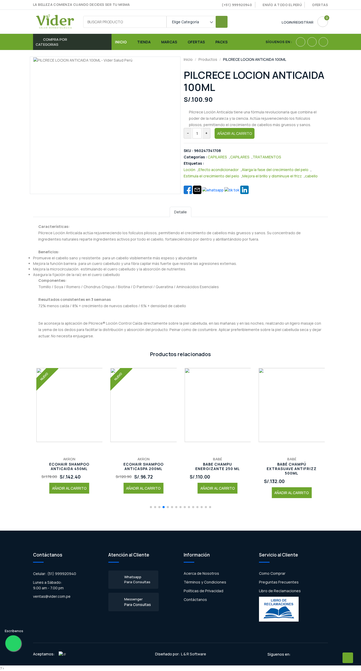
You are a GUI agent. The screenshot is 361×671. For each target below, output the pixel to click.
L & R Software (193, 653)
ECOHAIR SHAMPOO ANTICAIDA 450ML (69, 466)
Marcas (169, 41)
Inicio (121, 41)
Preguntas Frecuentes (279, 582)
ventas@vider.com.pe (52, 596)
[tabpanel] (180, 281)
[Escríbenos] (13, 643)
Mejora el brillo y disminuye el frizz (272, 175)
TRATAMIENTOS (267, 156)
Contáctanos (195, 599)
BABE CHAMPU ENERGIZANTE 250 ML (217, 466)
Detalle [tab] (180, 211)
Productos (207, 59)
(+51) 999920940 (237, 5)
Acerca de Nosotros (201, 573)
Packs (221, 41)
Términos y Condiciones (205, 582)
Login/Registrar (297, 22)
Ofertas (320, 5)
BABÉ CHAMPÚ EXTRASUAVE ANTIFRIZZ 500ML (292, 468)
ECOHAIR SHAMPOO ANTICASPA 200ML (143, 466)
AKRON (69, 459)
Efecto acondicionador (218, 169)
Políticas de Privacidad (203, 590)
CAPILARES (217, 156)
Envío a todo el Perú (282, 5)
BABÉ (217, 459)
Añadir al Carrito (234, 133)
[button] (151, 507)
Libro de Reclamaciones (280, 590)
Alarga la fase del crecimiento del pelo (275, 169)
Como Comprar (272, 573)
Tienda (144, 41)
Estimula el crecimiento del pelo (211, 175)
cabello (311, 175)
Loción (189, 169)
